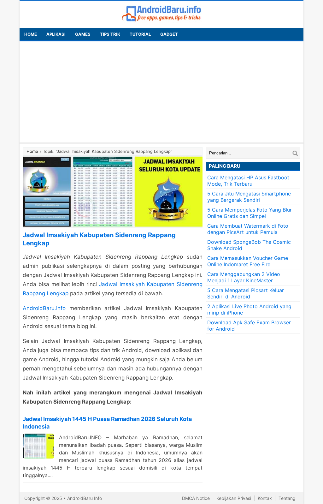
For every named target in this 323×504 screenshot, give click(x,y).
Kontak (265, 498)
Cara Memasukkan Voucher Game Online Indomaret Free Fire (247, 261)
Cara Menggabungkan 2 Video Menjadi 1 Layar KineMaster (243, 277)
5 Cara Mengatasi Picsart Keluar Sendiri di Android (245, 293)
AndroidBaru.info (44, 308)
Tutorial (140, 34)
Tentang (287, 498)
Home (32, 151)
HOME (30, 34)
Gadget (169, 34)
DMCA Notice (196, 498)
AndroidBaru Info (84, 498)
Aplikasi (56, 34)
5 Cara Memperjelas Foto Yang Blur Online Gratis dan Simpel (249, 213)
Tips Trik (110, 34)
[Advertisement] (161, 92)
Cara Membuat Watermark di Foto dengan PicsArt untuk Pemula (247, 229)
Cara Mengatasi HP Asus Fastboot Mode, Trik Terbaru (248, 180)
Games (83, 34)
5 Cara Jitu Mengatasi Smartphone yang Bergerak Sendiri (249, 196)
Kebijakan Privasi (233, 498)
